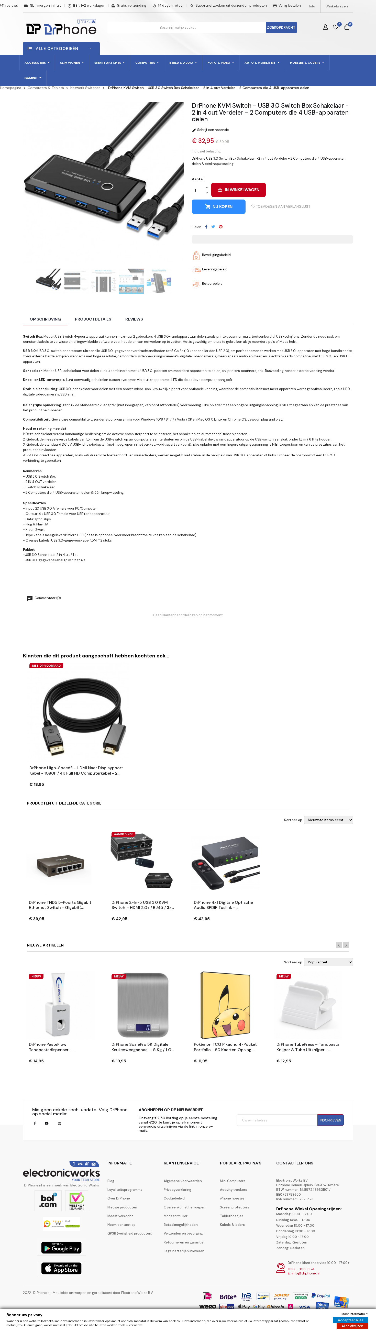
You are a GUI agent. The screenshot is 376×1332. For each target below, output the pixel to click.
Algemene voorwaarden (183, 1181)
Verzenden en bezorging (183, 1233)
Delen (206, 227)
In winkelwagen (242, 189)
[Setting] (325, 27)
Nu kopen (219, 207)
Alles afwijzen (352, 1326)
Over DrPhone (118, 1198)
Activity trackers (233, 1189)
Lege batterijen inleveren (184, 1251)
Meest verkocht (120, 1216)
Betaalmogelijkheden (181, 1225)
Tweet (213, 227)
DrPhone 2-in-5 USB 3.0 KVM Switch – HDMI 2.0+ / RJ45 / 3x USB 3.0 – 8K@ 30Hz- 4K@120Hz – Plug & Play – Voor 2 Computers (142, 905)
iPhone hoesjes (232, 1198)
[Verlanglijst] (335, 27)
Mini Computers (232, 1181)
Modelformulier (175, 1216)
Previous (339, 945)
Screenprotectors (234, 1207)
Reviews (134, 319)
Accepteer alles (350, 1320)
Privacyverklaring (177, 1189)
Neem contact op (121, 1225)
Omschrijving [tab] (45, 319)
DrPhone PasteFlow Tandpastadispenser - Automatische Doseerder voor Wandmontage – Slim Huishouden (58, 1047)
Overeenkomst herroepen (184, 1207)
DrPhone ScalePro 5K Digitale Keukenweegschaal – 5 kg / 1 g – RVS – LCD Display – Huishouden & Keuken (141, 1047)
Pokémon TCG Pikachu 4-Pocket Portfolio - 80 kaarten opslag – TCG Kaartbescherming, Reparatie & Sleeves (225, 1047)
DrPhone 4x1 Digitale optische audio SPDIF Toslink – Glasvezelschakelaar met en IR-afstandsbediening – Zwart (224, 905)
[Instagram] (59, 1123)
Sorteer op (293, 820)
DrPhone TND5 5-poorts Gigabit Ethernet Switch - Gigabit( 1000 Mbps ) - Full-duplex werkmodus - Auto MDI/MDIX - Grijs (60, 905)
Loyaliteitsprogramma (124, 1189)
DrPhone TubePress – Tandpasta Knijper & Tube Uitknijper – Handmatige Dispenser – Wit (308, 1047)
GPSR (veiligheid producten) (129, 1233)
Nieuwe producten (122, 1207)
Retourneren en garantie (184, 1242)
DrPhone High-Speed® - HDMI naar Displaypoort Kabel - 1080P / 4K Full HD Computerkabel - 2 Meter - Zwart (76, 770)
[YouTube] (46, 1123)
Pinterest (221, 227)
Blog (110, 1181)
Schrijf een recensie (210, 130)
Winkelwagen (337, 6)
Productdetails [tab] (93, 319)
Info (312, 6)
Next (346, 945)
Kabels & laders (232, 1225)
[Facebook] (35, 1123)
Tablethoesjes (231, 1216)
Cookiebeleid (174, 1198)
